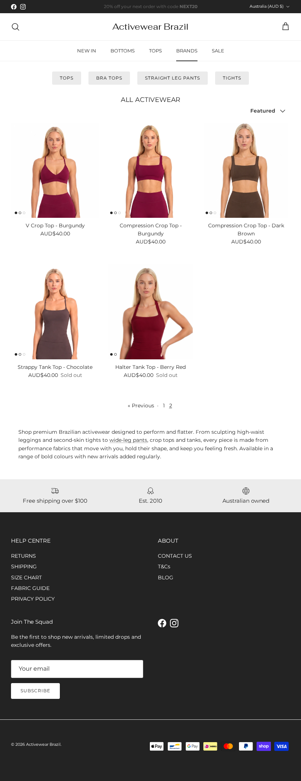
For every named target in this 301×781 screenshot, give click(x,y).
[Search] (15, 26)
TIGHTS (232, 78)
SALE (218, 51)
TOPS (155, 51)
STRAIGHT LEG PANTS (172, 78)
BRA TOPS (109, 78)
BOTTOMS (122, 51)
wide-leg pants (128, 440)
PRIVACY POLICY (33, 598)
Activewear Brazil (43, 744)
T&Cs (164, 566)
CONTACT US (175, 556)
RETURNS (23, 556)
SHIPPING (24, 566)
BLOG (165, 577)
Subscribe (35, 690)
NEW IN (86, 51)
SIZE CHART (26, 577)
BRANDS (186, 51)
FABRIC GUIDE (30, 588)
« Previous (141, 405)
